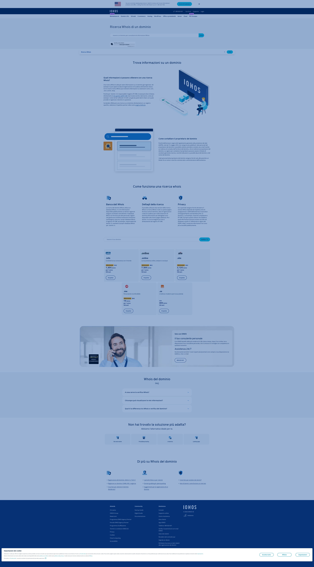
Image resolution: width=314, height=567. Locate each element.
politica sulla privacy (59, 556)
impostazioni (200, 553)
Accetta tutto (83, 553)
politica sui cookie (44, 556)
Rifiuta (90, 556)
